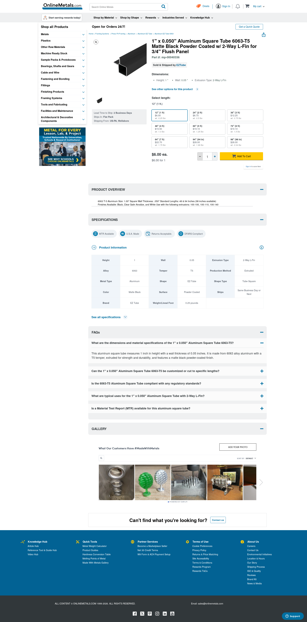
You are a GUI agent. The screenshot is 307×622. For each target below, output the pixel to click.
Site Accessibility (200, 558)
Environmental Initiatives (259, 554)
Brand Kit (251, 579)
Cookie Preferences (202, 546)
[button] (255, 6)
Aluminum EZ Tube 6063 (164, 33)
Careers (251, 546)
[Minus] (200, 156)
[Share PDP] (263, 34)
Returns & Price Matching (205, 554)
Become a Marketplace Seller (152, 546)
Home (91, 33)
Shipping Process (256, 566)
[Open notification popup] (238, 6)
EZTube (181, 65)
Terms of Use (201, 541)
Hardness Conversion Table (97, 554)
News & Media (254, 583)
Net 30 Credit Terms (148, 550)
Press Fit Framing (118, 33)
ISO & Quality (254, 570)
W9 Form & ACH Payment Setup (154, 554)
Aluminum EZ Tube (145, 33)
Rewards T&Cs (200, 570)
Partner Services (148, 541)
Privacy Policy (199, 550)
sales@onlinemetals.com (210, 603)
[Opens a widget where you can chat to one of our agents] (293, 616)
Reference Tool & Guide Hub (42, 550)
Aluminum (131, 33)
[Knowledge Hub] (23, 542)
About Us (253, 541)
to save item (253, 166)
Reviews (251, 575)
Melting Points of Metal (94, 558)
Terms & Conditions (202, 562)
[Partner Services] (132, 542)
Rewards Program (201, 566)
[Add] (214, 156)
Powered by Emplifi (178, 502)
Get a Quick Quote (249, 26)
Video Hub (33, 554)
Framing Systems (102, 33)
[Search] (164, 7)
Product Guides (90, 550)
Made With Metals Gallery (96, 562)
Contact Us (252, 550)
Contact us (218, 520)
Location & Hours (256, 558)
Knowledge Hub (37, 541)
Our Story (252, 562)
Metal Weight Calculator (95, 546)
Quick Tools (90, 541)
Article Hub (33, 546)
